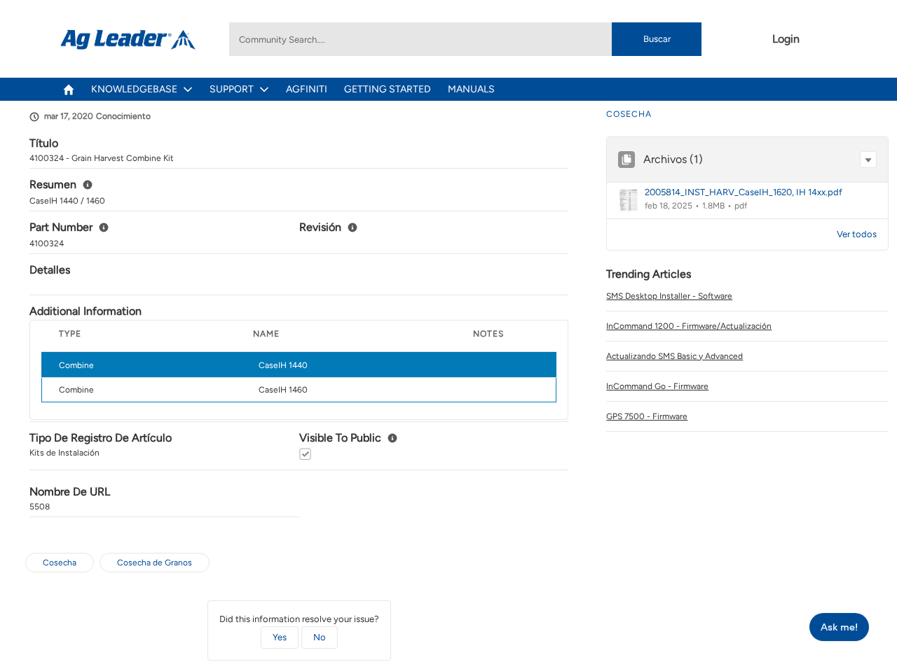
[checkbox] (305, 454)
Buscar (657, 39)
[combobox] (465, 39)
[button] (868, 159)
